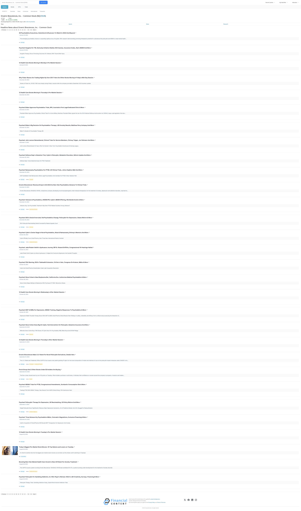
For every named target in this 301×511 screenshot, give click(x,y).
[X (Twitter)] (184, 501)
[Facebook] (188, 501)
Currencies (25, 11)
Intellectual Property (38, 364)
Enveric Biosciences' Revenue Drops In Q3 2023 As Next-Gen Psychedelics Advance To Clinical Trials (53, 185)
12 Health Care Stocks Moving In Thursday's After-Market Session (42, 340)
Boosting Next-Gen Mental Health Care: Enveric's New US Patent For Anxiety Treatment (49, 462)
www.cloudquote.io (155, 499)
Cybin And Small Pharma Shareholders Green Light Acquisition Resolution (39, 268)
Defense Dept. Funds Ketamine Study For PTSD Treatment (35, 161)
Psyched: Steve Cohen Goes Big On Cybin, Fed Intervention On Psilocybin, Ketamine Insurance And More (54, 325)
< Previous (3, 30)
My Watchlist (282, 2)
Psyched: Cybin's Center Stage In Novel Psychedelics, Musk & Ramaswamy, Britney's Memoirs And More (54, 232)
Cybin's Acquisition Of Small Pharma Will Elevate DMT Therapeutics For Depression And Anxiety (45, 423)
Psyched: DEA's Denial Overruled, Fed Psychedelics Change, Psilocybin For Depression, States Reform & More (56, 217)
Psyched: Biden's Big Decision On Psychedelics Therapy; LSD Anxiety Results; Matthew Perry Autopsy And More (57, 125)
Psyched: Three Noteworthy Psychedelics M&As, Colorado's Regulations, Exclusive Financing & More (53, 417)
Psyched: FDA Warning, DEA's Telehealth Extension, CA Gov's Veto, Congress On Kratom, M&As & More (54, 262)
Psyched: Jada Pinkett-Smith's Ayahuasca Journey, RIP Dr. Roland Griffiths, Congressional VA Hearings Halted (56, 247)
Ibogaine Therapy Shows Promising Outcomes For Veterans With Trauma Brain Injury (42, 53)
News (18, 11)
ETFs (19, 7)
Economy (31, 227)
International (34, 11)
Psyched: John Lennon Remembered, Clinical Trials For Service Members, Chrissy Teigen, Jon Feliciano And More (57, 140)
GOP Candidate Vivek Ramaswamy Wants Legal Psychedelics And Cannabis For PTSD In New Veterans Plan (48, 175)
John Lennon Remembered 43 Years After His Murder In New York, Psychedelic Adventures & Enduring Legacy (49, 146)
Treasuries (42, 11)
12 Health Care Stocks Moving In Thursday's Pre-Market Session (41, 92)
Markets (5, 7)
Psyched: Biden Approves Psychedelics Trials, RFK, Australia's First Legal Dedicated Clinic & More (52, 107)
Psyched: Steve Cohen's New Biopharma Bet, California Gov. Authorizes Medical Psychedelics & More (53, 277)
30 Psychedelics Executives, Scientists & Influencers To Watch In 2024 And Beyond (47, 33)
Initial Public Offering (33, 209)
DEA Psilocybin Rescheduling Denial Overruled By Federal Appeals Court (39, 223)
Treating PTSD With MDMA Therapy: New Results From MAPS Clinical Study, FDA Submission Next (46, 390)
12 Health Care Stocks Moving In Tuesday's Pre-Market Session (41, 432)
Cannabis (31, 179)
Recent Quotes (269, 2)
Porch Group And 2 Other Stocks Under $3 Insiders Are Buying (40, 369)
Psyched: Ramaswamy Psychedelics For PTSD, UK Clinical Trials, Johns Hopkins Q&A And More (51, 170)
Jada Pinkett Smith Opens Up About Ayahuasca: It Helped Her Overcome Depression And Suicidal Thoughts (48, 253)
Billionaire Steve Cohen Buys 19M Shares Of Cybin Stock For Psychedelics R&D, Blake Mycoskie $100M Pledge (49, 330)
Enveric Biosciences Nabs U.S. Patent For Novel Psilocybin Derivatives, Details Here (47, 354)
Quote (70, 24)
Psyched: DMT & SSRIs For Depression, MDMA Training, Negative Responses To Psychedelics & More (53, 310)
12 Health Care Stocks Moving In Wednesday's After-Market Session (42, 292)
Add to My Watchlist (30, 21)
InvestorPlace (23, 456)
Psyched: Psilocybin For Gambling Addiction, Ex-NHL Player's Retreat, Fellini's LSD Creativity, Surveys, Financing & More (59, 477)
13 (31, 30)
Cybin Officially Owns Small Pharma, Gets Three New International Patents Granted (42, 238)
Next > (34, 30)
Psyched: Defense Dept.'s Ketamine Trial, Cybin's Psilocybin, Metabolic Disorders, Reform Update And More (55, 155)
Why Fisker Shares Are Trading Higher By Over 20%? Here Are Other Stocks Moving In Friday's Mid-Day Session (57, 77)
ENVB (43, 16)
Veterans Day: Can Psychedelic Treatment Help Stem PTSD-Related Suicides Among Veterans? (45, 205)
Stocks (12, 7)
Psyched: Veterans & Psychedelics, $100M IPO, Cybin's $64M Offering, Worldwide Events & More (52, 200)
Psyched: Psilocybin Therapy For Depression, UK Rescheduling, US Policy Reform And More (50, 402)
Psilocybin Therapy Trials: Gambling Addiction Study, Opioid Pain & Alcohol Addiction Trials (44, 482)
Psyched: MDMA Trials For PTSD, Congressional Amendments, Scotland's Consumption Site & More (53, 384)
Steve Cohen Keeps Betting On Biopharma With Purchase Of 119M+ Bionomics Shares (43, 283)
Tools (26, 7)
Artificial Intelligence (33, 411)
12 (28, 30)
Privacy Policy (151, 502)
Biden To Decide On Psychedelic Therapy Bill (32, 131)
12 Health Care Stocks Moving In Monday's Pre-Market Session (40, 63)
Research (225, 24)
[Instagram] (196, 501)
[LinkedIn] (192, 501)
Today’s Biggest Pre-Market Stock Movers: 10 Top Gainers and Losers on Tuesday (47, 447)
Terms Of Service (161, 502)
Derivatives (32, 364)
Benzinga (22, 42)
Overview (12, 11)
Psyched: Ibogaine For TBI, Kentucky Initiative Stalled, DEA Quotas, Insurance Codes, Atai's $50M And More (55, 48)
